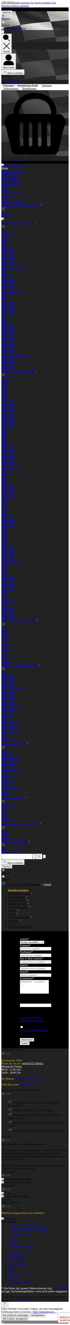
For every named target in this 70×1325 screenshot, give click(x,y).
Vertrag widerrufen (10, 9)
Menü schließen (15, 73)
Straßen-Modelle (17, 1261)
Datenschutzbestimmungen (34, 1030)
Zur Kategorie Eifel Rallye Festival (20, 205)
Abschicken (27, 1039)
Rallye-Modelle (16, 1255)
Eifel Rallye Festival (19, 1252)
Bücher (12, 1267)
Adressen (47, 85)
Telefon (24, 965)
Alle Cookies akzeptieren (15, 1319)
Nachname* (26, 951)
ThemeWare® (20, 1300)
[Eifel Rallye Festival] (2, 219)
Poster (11, 1270)
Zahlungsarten (11, 88)
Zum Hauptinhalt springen (15, 2)
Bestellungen (29, 88)
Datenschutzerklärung (21, 1246)
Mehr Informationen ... (45, 1311)
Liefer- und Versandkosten (24, 1224)
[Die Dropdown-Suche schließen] (39, 856)
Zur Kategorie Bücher (13, 743)
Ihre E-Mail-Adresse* (31, 958)
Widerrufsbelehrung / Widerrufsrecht (29, 1231)
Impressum (15, 1243)
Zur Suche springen (41, 2)
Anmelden (7, 79)
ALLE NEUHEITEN (20, 1282)
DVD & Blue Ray (18, 1264)
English (5, 25)
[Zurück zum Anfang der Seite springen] (4, 1304)
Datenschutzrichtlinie (31, 1017)
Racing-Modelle (16, 1258)
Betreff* (24, 971)
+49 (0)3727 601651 (32, 1063)
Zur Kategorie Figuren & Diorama (20, 823)
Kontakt (14, 1240)
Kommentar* (27, 978)
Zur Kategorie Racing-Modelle (18, 371)
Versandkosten (61, 1288)
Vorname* (25, 945)
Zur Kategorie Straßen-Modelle (18, 620)
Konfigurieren (37, 1315)
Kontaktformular (28, 1084)
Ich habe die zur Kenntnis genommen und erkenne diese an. (34, 1032)
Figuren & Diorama (18, 1273)
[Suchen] (34, 856)
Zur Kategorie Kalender (14, 841)
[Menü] (2, 32)
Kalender (13, 1276)
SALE (11, 1279)
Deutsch (5, 18)
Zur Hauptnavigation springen (28, 4)
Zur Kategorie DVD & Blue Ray (19, 665)
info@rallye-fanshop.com (28, 1078)
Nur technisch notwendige (15, 1315)
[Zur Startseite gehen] (13, 28)
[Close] (2, 1322)
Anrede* (24, 939)
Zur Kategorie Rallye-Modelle (17, 222)
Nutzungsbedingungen (32, 1020)
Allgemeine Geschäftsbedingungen (28, 1227)
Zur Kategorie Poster (12, 797)
